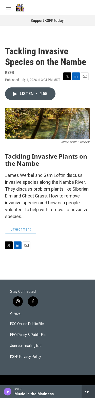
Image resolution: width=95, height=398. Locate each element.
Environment (20, 229)
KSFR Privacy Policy (25, 357)
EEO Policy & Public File (28, 335)
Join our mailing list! (26, 346)
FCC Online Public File (27, 324)
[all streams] (88, 391)
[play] (8, 391)
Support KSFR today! (48, 21)
